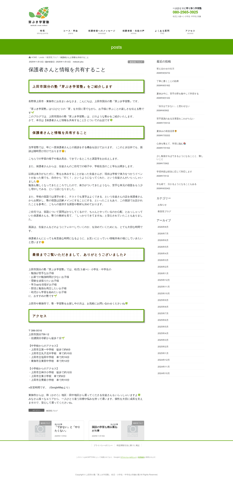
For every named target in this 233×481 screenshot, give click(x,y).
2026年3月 (163, 260)
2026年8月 (163, 226)
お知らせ (162, 204)
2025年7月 (163, 313)
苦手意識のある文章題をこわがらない (175, 118)
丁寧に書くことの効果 (168, 81)
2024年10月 (164, 373)
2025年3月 (163, 339)
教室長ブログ (136, 61)
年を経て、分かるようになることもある (177, 183)
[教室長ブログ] (40, 427)
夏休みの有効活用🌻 (167, 131)
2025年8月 (163, 306)
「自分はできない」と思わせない (173, 106)
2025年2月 (163, 346)
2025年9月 (163, 300)
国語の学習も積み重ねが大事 (104, 428)
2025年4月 (163, 333)
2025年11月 (164, 286)
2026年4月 (163, 253)
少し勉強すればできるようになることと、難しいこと (180, 157)
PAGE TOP (222, 461)
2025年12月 (164, 279)
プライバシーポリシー (103, 445)
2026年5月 (163, 246)
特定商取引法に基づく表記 (128, 445)
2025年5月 (163, 326)
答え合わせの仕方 (165, 68)
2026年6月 (163, 240)
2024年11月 (164, 366)
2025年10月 (164, 293)
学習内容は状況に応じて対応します (174, 171)
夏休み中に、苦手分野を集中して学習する (178, 93)
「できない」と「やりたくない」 (67, 428)
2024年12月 (164, 359)
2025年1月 (163, 353)
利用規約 (141, 457)
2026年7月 (163, 233)
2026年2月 (163, 266)
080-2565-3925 (185, 12)
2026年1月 (163, 273)
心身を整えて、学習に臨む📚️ (171, 143)
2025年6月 (163, 319)
